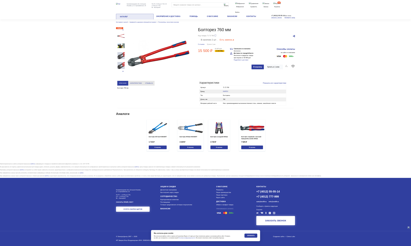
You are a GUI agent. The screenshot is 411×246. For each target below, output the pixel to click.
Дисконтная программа (168, 190)
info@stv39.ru (274, 201)
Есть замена (226, 40)
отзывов (201, 44)
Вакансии (232, 16)
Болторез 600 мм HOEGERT (158, 137)
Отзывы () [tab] (149, 83)
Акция (119, 28)
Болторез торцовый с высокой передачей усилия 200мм (251, 137)
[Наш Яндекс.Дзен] (271, 213)
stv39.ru (32, 164)
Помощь (194, 16)
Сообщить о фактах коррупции (267, 206)
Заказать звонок (276, 17)
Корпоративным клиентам (169, 199)
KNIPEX (225, 91)
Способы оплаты (286, 49)
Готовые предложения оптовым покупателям (176, 205)
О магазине (212, 16)
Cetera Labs (291, 236)
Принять (251, 235)
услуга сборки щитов (132, 209)
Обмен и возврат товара (224, 205)
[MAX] (275, 213)
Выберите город (290, 17)
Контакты (251, 16)
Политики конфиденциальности (187, 238)
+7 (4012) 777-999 (267, 196)
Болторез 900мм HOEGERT (188, 137)
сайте (81, 173)
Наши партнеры (221, 195)
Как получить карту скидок (169, 192)
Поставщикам (165, 202)
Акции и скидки (168, 187)
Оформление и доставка (168, 16)
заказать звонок (275, 220)
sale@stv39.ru (261, 201)
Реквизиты (219, 190)
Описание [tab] (123, 83)
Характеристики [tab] (136, 83)
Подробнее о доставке (241, 60)
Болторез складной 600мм (219, 137)
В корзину (257, 67)
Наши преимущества (223, 192)
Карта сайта (220, 197)
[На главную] (118, 3)
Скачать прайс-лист (124, 202)
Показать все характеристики (274, 83)
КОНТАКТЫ (261, 187)
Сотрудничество (168, 196)
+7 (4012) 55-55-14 (277, 15)
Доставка (221, 201)
